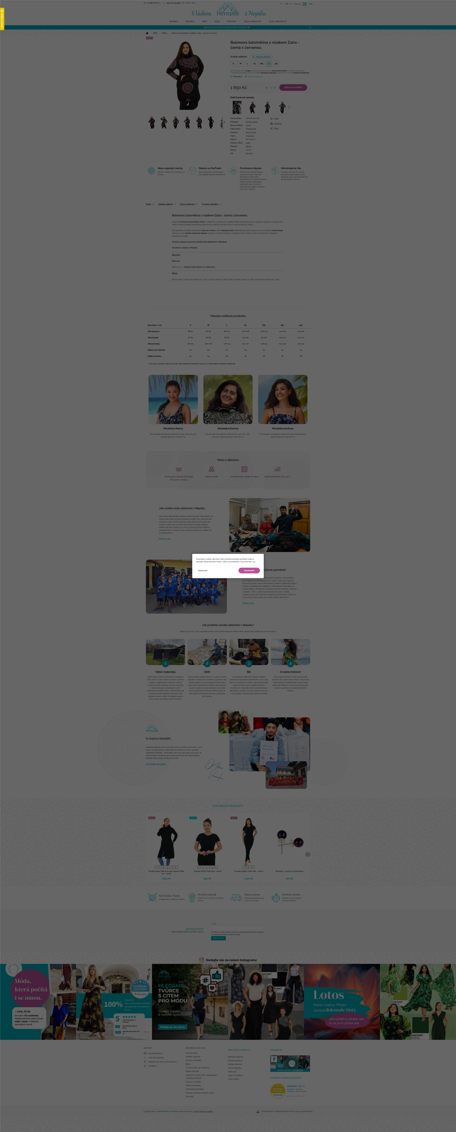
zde (253, 562)
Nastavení (202, 570)
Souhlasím (249, 570)
